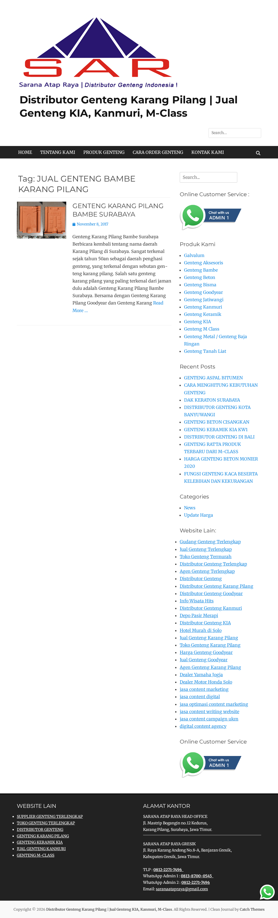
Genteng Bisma (200, 284)
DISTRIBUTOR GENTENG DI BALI (219, 437)
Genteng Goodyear (203, 292)
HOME (25, 152)
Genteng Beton (199, 277)
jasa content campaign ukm (209, 719)
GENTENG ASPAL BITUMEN (213, 377)
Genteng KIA (197, 321)
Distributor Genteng (201, 578)
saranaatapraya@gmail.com (182, 889)
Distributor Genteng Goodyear (211, 593)
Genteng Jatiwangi (203, 299)
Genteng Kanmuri (203, 307)
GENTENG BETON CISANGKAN (216, 422)
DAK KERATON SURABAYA (212, 400)
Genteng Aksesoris (203, 262)
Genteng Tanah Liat (205, 351)
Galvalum (194, 255)
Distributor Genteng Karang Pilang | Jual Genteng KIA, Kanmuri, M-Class (109, 909)
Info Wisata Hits (197, 600)
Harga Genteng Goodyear (206, 652)
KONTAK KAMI (207, 152)
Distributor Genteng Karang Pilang (216, 586)
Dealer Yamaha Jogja (201, 674)
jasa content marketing (204, 689)
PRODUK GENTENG (104, 152)
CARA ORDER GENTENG (158, 152)
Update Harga (198, 515)
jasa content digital (200, 696)
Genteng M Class (201, 329)
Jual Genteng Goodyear (204, 659)
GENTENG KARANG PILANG (43, 836)
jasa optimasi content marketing (214, 704)
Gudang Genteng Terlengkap (210, 541)
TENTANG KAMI (57, 152)
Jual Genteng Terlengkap (206, 549)
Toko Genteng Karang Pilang (210, 645)
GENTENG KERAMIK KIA (40, 842)
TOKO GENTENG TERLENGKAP (46, 823)
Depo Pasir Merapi (199, 615)
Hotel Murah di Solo (201, 630)
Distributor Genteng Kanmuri (211, 608)
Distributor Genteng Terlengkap (213, 564)
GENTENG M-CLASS (35, 855)
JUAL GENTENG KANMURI (41, 848)
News (189, 507)
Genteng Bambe (201, 270)
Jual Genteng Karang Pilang (209, 637)
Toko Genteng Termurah (206, 556)
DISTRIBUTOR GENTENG (40, 829)
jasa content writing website (209, 711)
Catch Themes (252, 909)
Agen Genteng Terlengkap (207, 571)
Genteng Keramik (202, 314)
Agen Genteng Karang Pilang (210, 667)
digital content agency (203, 726)
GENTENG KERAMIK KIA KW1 (216, 429)
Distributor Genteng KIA (205, 622)
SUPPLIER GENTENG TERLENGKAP (50, 816)
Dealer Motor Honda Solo (206, 682)
